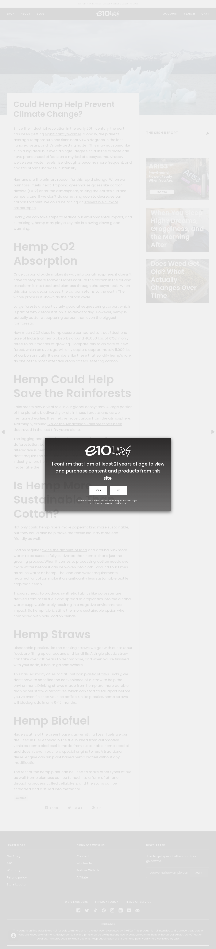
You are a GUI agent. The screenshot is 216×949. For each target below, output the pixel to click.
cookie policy (120, 503)
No (118, 490)
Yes (98, 490)
